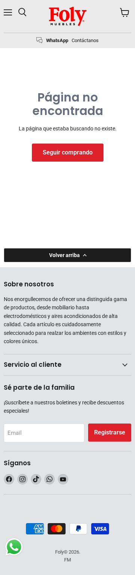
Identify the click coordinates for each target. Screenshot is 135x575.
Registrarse (109, 432)
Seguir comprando (68, 152)
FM (67, 560)
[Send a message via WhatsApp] (14, 547)
